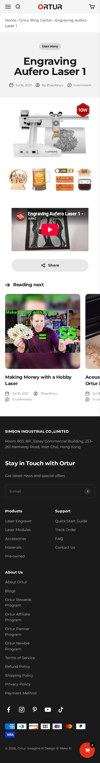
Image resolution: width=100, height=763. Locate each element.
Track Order (65, 529)
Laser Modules (18, 529)
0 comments (22, 399)
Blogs (10, 591)
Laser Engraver (18, 521)
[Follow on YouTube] (47, 709)
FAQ (59, 538)
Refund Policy (17, 666)
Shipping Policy (19, 675)
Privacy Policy (18, 684)
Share (53, 265)
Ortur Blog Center (35, 20)
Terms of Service (20, 657)
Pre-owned (15, 556)
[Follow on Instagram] (21, 709)
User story (50, 46)
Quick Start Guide (71, 521)
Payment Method (20, 693)
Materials (13, 547)
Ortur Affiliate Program (17, 617)
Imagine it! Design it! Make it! (49, 748)
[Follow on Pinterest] (34, 709)
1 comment (82, 85)
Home (10, 20)
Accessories (15, 538)
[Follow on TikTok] (60, 709)
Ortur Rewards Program (18, 602)
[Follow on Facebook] (8, 709)
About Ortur (16, 582)
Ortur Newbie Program (17, 646)
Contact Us (65, 547)
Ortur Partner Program (17, 632)
